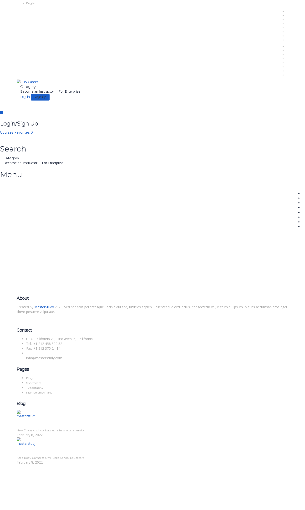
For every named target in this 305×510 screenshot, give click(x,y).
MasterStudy (44, 307)
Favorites (23, 132)
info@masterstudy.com (44, 358)
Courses (7, 132)
